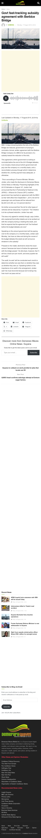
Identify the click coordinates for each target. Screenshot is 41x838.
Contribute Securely (15, 830)
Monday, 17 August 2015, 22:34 (26, 25)
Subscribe (33, 352)
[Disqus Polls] (20, 412)
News (8, 9)
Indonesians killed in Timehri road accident (22, 607)
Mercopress (5, 799)
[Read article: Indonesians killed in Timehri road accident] (5, 608)
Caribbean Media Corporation (10, 803)
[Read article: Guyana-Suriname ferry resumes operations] (5, 616)
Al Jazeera (4, 806)
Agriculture (4, 828)
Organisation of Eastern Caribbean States (14, 784)
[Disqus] (20, 464)
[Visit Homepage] (20, 3)
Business (25, 826)
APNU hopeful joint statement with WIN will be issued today (24, 598)
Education (20, 828)
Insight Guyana (6, 792)
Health (12, 828)
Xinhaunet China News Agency (11, 817)
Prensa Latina (5, 797)
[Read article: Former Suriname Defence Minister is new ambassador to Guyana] (5, 625)
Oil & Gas (17, 826)
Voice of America (6, 808)
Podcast (3, 830)
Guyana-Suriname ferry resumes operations (22, 616)
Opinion (34, 828)
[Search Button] (38, 3)
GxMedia (11, 25)
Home (3, 9)
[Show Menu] (2, 3)
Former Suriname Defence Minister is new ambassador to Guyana (25, 624)
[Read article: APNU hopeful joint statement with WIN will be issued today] (5, 599)
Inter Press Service (7, 801)
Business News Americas (9, 810)
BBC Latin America (7, 794)
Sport (27, 828)
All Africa (4, 812)
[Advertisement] (20, 71)
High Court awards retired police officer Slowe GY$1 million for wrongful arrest (24, 633)
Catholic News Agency (8, 815)
